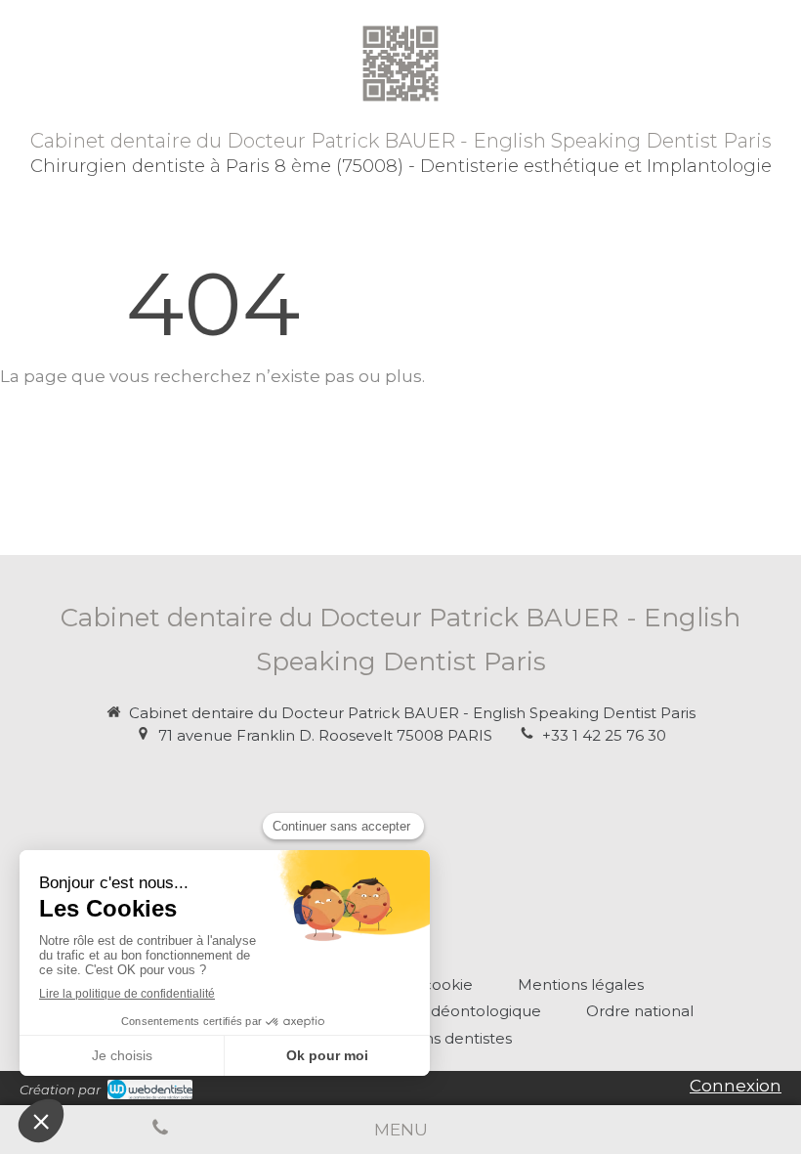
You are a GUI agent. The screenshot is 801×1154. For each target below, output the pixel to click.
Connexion (735, 1085)
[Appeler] (160, 1129)
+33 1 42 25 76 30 (604, 735)
